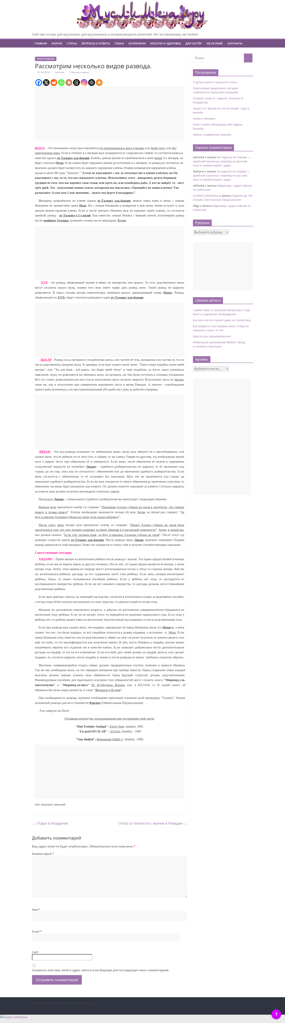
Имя (36, 909)
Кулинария (137, 43)
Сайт (35, 952)
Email (37, 931)
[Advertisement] (109, 113)
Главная (40, 43)
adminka (59, 72)
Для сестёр (194, 43)
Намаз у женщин (204, 118)
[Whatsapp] (61, 82)
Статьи (72, 43)
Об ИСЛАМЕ (214, 43)
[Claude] (69, 82)
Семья (119, 43)
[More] (99, 82)
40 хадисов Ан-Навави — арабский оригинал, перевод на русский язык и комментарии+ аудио (221, 161)
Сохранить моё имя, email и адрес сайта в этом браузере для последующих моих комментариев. (100, 970)
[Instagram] (84, 82)
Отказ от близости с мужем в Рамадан (152, 823)
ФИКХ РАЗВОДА (45, 59)
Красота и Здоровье (165, 43)
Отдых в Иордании (50, 823)
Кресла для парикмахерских (212, 336)
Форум (57, 43)
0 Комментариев (79, 72)
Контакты (234, 43)
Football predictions (206, 195)
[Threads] (76, 82)
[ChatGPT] (91, 82)
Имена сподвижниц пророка (212, 134)
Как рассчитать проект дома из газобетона (222, 320)
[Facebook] (38, 82)
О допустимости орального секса (215, 82)
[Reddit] (53, 82)
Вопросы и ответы (96, 43)
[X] (46, 82)
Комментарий (43, 854)
